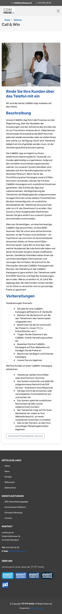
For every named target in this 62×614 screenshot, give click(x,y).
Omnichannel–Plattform (15, 507)
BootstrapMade (36, 608)
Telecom (18, 20)
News (7, 471)
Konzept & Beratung (13, 513)
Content (8, 518)
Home (7, 20)
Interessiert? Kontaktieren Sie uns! (25, 436)
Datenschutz (10, 488)
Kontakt (8, 477)
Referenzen (10, 482)
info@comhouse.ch (17, 551)
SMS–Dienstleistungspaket (16, 502)
